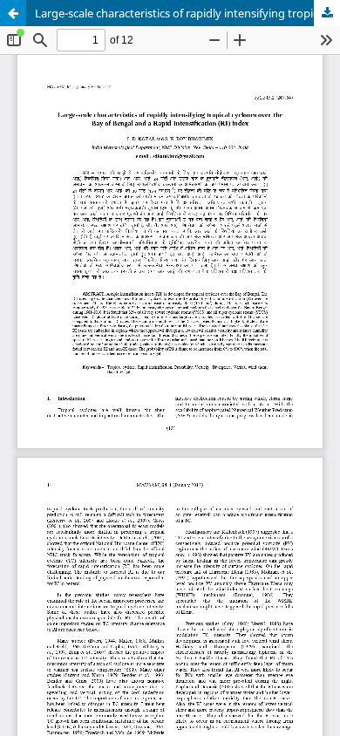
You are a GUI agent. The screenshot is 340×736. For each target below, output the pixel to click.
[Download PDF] (327, 13)
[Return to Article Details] (13, 13)
